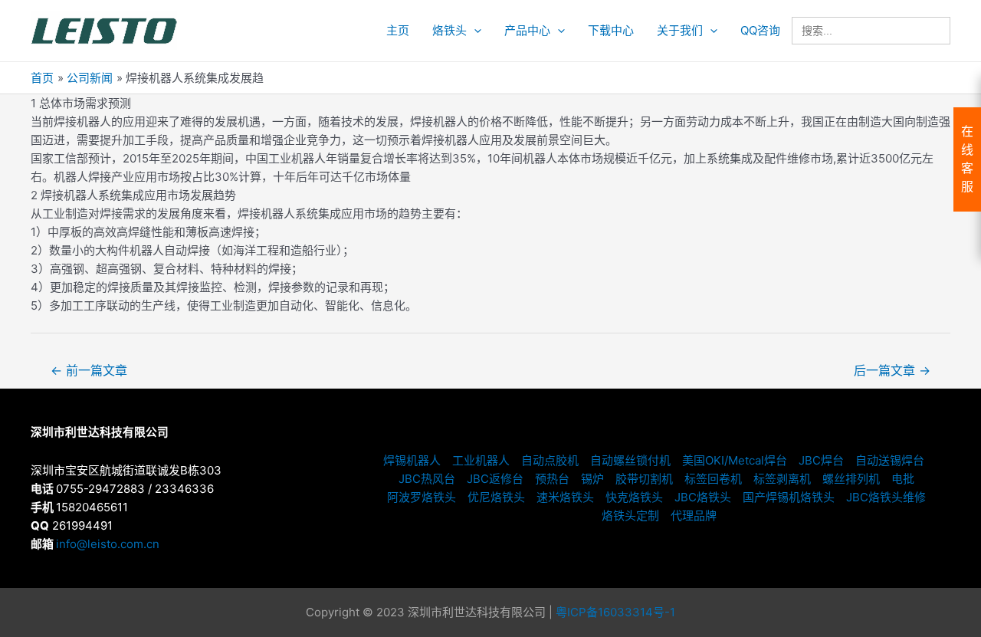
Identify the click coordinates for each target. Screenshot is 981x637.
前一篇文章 (89, 370)
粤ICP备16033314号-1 (615, 612)
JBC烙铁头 (702, 497)
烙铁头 (449, 30)
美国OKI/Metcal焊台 (734, 460)
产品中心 (527, 30)
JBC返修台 (495, 478)
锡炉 (592, 478)
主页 (397, 30)
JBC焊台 (821, 460)
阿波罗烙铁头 (421, 497)
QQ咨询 (760, 30)
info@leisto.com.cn (107, 544)
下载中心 (611, 30)
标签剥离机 (782, 478)
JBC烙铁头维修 (886, 497)
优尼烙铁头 (496, 497)
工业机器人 (481, 460)
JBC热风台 (427, 478)
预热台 (552, 478)
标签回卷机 (713, 478)
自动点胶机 (550, 460)
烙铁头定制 (630, 515)
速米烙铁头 (565, 497)
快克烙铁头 (634, 497)
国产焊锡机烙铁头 (789, 497)
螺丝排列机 (851, 478)
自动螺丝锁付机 (630, 460)
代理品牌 (694, 515)
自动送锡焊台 (889, 460)
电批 (902, 478)
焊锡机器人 (412, 460)
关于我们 (680, 30)
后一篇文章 (892, 370)
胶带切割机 (644, 478)
